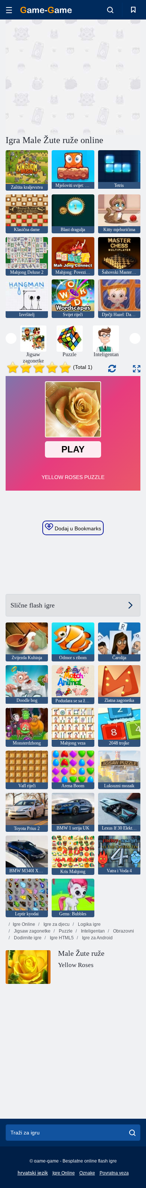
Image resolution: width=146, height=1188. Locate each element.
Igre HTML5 (61, 937)
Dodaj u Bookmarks (77, 528)
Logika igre (89, 924)
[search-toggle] (110, 10)
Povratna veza (114, 1173)
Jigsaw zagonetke (32, 931)
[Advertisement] (69, 76)
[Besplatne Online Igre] (46, 10)
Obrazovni (123, 931)
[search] (132, 1132)
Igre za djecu (56, 924)
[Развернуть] (136, 368)
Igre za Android (97, 937)
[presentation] (11, 338)
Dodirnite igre (27, 937)
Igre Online (24, 924)
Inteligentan (92, 931)
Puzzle (65, 931)
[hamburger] (9, 9)
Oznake (87, 1173)
